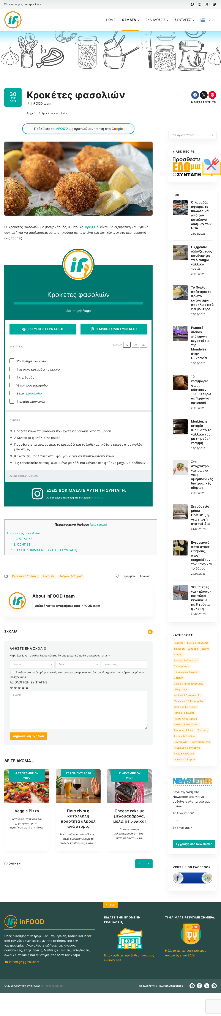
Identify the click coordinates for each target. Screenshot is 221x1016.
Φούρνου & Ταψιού (70, 576)
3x (143, 345)
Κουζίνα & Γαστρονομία (187, 695)
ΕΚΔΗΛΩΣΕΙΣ (155, 20)
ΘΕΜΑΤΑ (129, 20)
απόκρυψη (98, 524)
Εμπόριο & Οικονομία (186, 660)
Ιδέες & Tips (181, 689)
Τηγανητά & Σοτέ (200, 741)
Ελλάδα (178, 654)
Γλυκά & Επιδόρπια (197, 642)
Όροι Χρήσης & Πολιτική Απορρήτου (161, 985)
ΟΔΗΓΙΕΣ (20, 544)
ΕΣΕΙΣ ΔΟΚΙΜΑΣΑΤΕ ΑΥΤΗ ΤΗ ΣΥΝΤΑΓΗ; (44, 550)
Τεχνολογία (180, 741)
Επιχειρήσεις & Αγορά (186, 672)
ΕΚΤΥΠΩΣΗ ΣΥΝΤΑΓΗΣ (45, 329)
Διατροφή (179, 648)
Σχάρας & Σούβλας (184, 736)
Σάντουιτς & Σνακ (184, 730)
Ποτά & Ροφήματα (184, 712)
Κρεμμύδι (130, 576)
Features (178, 642)
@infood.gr (97, 497)
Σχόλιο (18, 694)
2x (135, 345)
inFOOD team (41, 103)
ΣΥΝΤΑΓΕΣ (183, 20)
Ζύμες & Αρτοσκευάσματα (188, 683)
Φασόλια (145, 576)
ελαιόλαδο (33, 393)
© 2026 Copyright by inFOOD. (22, 985)
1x (126, 345)
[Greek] (205, 24)
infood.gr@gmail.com (23, 962)
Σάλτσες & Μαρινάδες (186, 724)
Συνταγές (49, 576)
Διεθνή (205, 648)
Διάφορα (193, 648)
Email (62, 664)
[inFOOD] (13, 19)
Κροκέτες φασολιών (23, 533)
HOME (110, 20)
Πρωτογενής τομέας (185, 718)
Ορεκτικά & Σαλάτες (25, 576)
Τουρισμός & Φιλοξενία (187, 747)
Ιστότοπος (110, 664)
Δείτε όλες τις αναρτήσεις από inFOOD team (67, 605)
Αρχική (31, 113)
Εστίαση (178, 677)
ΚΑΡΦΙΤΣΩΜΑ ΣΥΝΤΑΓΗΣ (116, 329)
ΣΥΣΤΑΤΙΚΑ (22, 539)
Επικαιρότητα (181, 666)
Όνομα (17, 664)
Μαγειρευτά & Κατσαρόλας (189, 701)
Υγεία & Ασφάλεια (184, 753)
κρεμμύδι (92, 227)
